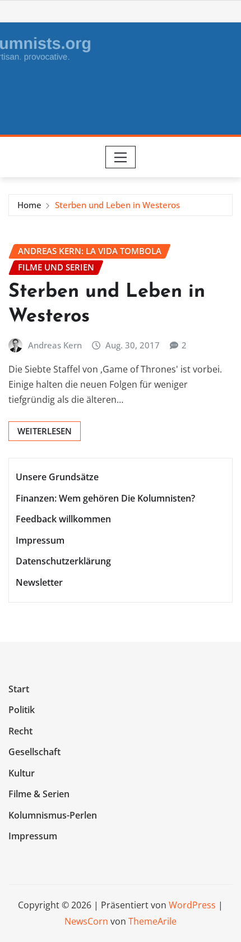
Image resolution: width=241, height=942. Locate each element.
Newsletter (39, 582)
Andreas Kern (55, 345)
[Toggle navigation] (120, 157)
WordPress (192, 905)
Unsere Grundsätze (57, 477)
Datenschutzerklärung (63, 561)
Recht (20, 731)
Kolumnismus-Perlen (52, 815)
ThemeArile (152, 921)
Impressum (40, 540)
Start (18, 689)
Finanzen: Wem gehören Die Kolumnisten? (105, 498)
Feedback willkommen (63, 519)
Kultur (21, 773)
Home (29, 204)
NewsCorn (86, 921)
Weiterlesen (44, 430)
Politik (21, 710)
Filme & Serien (38, 794)
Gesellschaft (34, 752)
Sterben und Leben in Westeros (117, 204)
